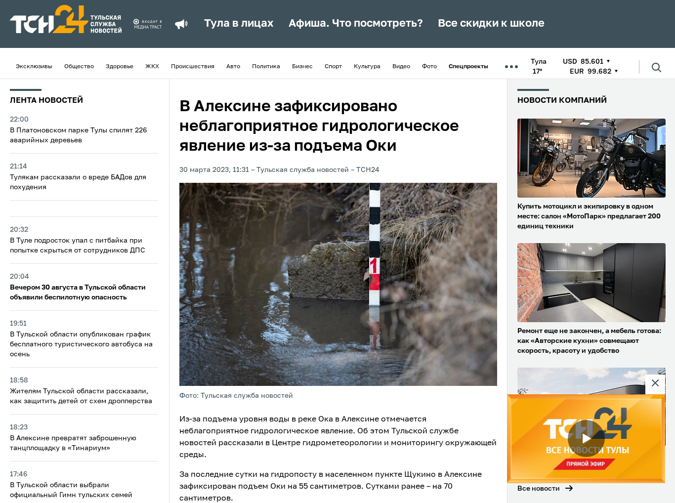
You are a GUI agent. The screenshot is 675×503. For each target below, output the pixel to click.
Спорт (333, 67)
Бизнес (302, 67)
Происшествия (192, 67)
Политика (266, 67)
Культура (367, 67)
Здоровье (119, 67)
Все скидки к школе (491, 23)
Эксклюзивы (34, 67)
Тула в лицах (239, 23)
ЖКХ (152, 67)
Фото (429, 67)
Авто (233, 67)
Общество (79, 67)
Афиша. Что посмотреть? (356, 23)
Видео (401, 67)
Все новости (538, 488)
